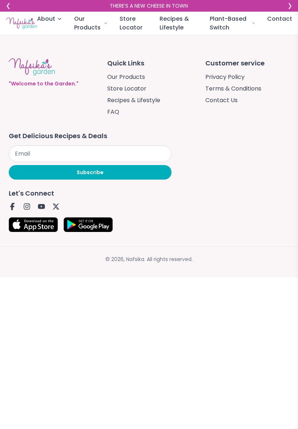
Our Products (126, 77)
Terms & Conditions (233, 88)
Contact (279, 19)
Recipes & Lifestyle (174, 23)
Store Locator (131, 23)
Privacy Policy (225, 77)
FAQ (113, 112)
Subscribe (90, 172)
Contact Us (221, 100)
